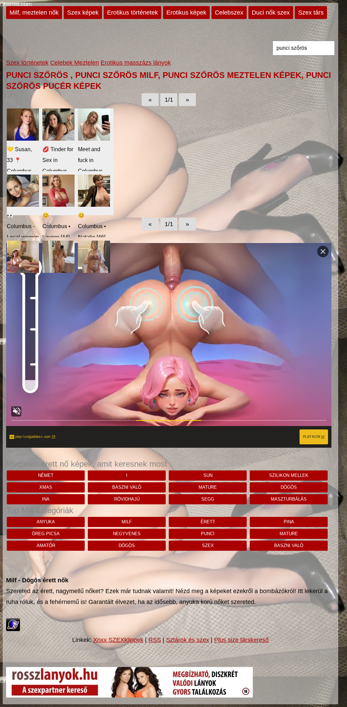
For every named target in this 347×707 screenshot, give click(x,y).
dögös (289, 487)
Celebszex (229, 12)
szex (208, 545)
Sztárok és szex (187, 640)
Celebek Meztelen (74, 62)
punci (208, 533)
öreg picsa (46, 533)
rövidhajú (127, 499)
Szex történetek (27, 62)
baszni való (126, 487)
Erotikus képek (186, 12)
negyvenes (127, 533)
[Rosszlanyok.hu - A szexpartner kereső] (129, 695)
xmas (45, 487)
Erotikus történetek (132, 12)
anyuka (46, 521)
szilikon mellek (288, 475)
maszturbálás (289, 499)
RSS (154, 640)
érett (208, 521)
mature (208, 487)
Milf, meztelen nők (34, 12)
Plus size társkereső (241, 640)
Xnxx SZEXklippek (118, 640)
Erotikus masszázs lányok (136, 62)
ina (45, 499)
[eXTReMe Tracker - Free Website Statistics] (13, 629)
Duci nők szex (271, 12)
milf (127, 521)
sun (207, 475)
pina (289, 521)
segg (207, 499)
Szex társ (311, 12)
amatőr (46, 545)
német (46, 475)
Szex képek (83, 12)
